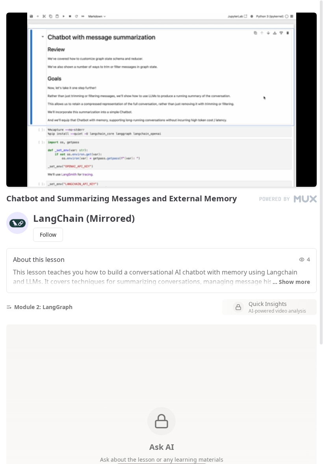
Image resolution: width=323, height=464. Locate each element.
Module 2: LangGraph (43, 307)
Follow (48, 234)
